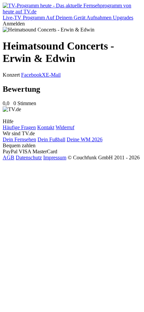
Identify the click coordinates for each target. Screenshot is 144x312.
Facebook (31, 75)
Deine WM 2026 (84, 139)
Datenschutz (29, 157)
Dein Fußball (51, 139)
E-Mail (53, 75)
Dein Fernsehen (19, 139)
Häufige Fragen (19, 127)
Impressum (54, 157)
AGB (8, 157)
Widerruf (65, 127)
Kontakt (45, 127)
